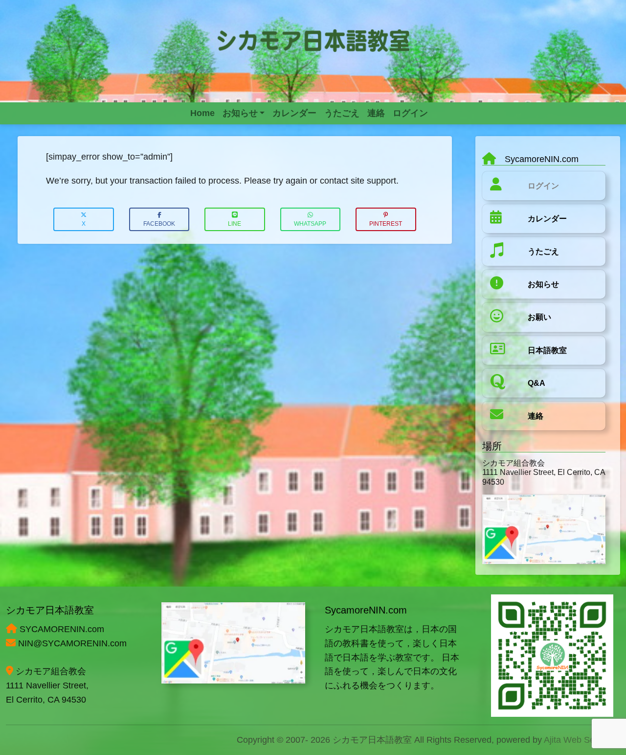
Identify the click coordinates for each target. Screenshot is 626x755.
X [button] (84, 223)
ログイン (543, 186)
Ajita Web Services (581, 740)
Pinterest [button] (385, 223)
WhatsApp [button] (310, 223)
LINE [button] (234, 223)
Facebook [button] (159, 223)
